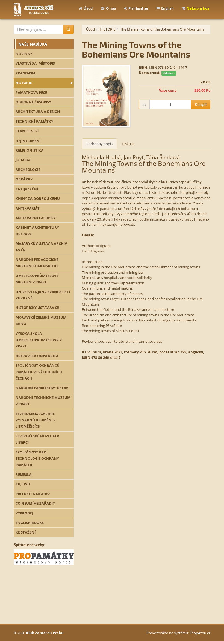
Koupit (201, 104)
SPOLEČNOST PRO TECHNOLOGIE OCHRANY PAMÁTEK (37, 458)
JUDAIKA (23, 159)
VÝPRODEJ (24, 513)
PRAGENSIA (26, 73)
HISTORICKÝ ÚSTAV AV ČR (38, 307)
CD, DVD (23, 483)
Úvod (88, 8)
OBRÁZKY (24, 179)
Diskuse (128, 143)
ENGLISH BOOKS (30, 522)
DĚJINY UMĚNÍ (28, 140)
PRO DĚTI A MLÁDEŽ (33, 493)
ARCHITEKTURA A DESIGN (38, 111)
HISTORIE (24, 82)
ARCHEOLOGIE (28, 169)
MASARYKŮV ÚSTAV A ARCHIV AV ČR (41, 246)
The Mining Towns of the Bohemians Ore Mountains (162, 29)
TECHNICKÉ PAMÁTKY (34, 121)
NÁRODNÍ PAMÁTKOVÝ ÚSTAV (42, 387)
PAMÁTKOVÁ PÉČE (31, 92)
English (167, 8)
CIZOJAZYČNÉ (27, 188)
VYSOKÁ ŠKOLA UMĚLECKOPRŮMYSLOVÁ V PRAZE (39, 340)
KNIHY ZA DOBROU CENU (38, 198)
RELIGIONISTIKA (29, 150)
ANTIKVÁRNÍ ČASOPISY (35, 217)
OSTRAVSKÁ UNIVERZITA (37, 355)
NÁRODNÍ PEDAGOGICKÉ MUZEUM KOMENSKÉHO (37, 262)
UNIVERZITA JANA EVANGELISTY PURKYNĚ (43, 294)
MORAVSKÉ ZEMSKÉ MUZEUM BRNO (41, 320)
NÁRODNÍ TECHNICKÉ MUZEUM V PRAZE (43, 400)
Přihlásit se (138, 8)
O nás (111, 8)
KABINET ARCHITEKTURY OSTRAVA (37, 230)
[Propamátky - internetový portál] (44, 557)
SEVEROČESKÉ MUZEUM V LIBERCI (37, 439)
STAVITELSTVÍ (27, 130)
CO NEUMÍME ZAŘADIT (35, 503)
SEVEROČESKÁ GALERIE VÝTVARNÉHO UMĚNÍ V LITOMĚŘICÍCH (35, 420)
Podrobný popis (99, 143)
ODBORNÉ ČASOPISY (33, 102)
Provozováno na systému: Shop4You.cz (178, 632)
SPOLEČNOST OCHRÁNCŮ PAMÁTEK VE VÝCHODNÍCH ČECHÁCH (39, 372)
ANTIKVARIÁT (28, 208)
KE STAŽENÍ (26, 532)
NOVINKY (24, 53)
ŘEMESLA (23, 474)
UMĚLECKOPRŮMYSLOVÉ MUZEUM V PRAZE (37, 278)
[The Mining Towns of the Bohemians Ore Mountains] (106, 96)
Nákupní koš (198, 8)
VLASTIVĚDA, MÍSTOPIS (35, 63)
